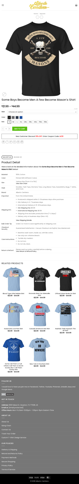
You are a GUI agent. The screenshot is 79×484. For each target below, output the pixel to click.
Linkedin (64, 387)
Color (3, 117)
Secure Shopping (8, 461)
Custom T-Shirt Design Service (14, 437)
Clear (75, 109)
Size (3, 121)
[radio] (9, 117)
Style (3, 111)
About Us (5, 422)
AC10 (61, 136)
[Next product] (37, 17)
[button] (3, 5)
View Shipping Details (24, 220)
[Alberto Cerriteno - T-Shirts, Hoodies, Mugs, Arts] (39, 5)
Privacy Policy (7, 465)
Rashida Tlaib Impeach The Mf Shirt (65, 330)
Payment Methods (9, 457)
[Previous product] (41, 17)
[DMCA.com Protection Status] (8, 394)
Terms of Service (8, 469)
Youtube (48, 387)
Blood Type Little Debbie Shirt (13, 294)
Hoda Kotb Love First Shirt (13, 329)
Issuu (70, 387)
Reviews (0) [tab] (18, 157)
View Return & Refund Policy (26, 251)
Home (36, 14)
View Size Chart (21, 183)
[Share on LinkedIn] (22, 142)
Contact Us (6, 429)
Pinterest (56, 387)
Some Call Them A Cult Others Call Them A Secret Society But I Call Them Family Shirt (13, 367)
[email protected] (16, 407)
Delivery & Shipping (9, 449)
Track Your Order (9, 433)
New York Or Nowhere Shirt (39, 364)
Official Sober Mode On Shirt (65, 294)
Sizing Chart (6, 425)
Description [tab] (7, 157)
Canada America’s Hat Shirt (39, 329)
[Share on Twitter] (11, 142)
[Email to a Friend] (14, 142)
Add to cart (19, 129)
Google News (7, 389)
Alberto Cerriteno (42, 481)
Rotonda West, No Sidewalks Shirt (39, 294)
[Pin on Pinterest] (18, 142)
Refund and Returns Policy (12, 453)
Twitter (42, 387)
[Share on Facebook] (7, 142)
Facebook (34, 387)
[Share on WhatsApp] (3, 142)
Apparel (42, 14)
